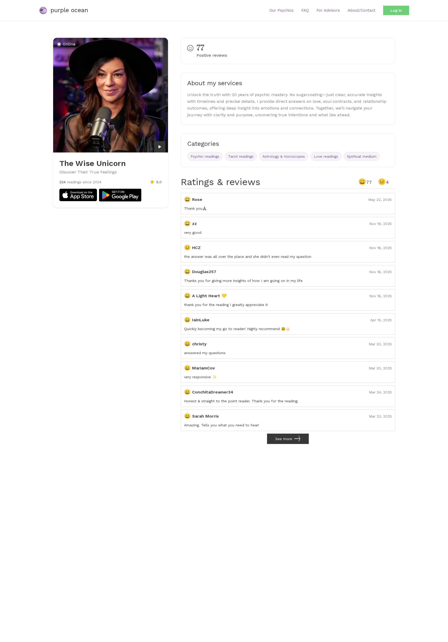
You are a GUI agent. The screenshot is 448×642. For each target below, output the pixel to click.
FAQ (305, 10)
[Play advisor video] (159, 146)
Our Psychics (281, 10)
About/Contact (361, 10)
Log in (396, 10)
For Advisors (328, 10)
